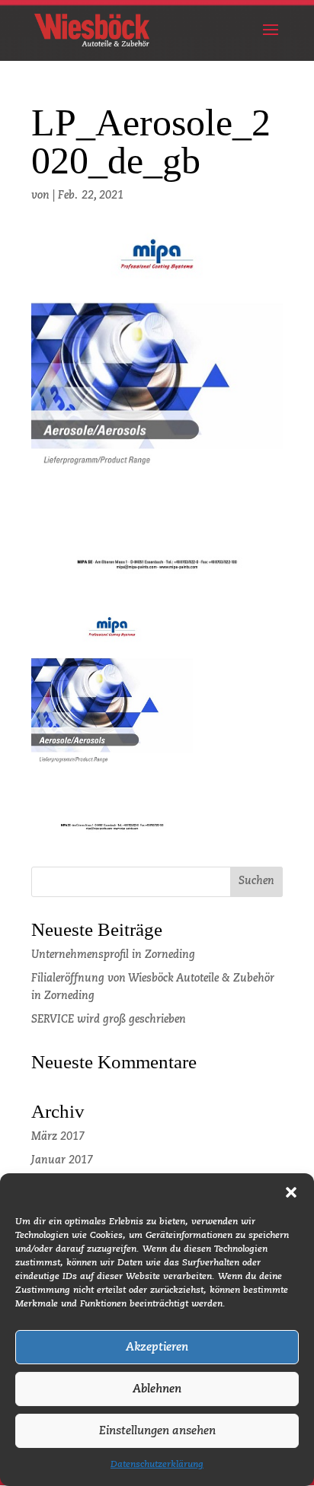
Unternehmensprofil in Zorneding (113, 955)
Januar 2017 (62, 1160)
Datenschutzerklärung (157, 1464)
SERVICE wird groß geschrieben (108, 1019)
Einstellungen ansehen (157, 1431)
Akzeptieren (157, 1347)
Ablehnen (157, 1389)
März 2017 (58, 1136)
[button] (291, 1192)
